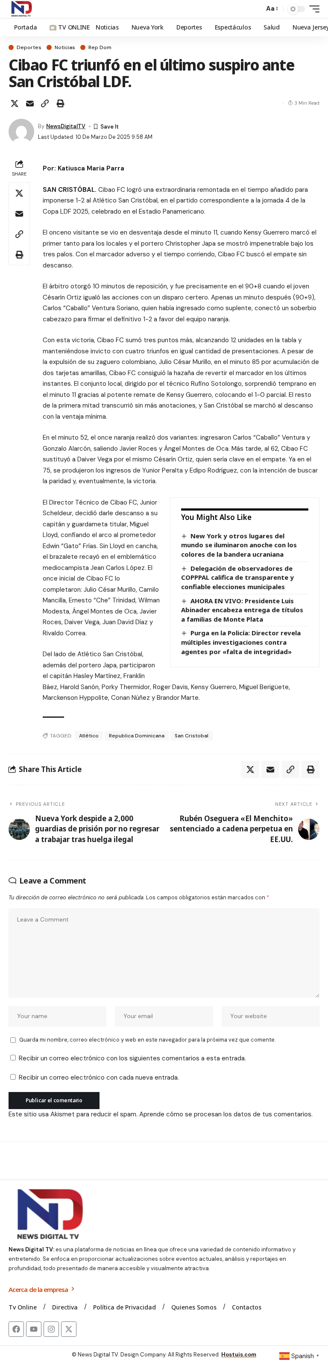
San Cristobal (191, 735)
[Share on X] (14, 103)
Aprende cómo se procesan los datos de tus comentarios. (226, 1114)
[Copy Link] (45, 103)
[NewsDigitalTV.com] (21, 9)
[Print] (60, 103)
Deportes (29, 47)
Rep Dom (99, 47)
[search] (255, 9)
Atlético (89, 735)
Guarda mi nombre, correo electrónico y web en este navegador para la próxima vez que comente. (147, 1039)
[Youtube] (33, 1329)
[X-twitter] (68, 1329)
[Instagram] (51, 1329)
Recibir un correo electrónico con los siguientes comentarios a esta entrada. (132, 1058)
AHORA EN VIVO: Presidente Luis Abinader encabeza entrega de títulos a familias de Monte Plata (242, 609)
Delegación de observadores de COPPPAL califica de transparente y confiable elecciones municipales (237, 577)
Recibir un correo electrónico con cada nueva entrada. (99, 1077)
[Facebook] (16, 1329)
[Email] (30, 103)
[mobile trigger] (312, 9)
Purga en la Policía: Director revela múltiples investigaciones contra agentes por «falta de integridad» (241, 641)
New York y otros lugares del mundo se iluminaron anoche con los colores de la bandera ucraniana (239, 544)
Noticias (65, 47)
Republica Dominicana (136, 735)
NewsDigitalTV (65, 126)
